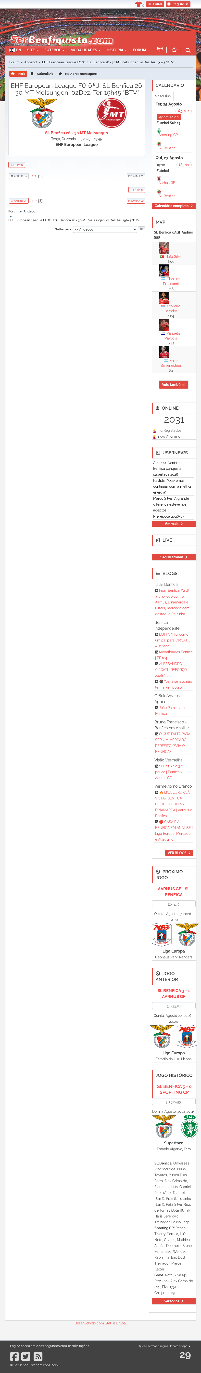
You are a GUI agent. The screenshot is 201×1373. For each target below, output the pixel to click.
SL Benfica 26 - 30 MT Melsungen (76, 133)
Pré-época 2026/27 (168, 516)
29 (185, 1354)
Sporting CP (168, 135)
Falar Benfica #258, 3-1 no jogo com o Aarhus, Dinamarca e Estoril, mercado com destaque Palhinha (172, 602)
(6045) (176, 1102)
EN (18, 50)
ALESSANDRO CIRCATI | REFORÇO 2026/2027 (171, 670)
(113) (176, 904)
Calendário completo (171, 206)
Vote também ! (173, 385)
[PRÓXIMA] (126, 176)
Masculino (163, 96)
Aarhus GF (167, 183)
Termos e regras (158, 1346)
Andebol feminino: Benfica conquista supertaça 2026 (167, 468)
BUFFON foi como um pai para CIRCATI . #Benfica (172, 640)
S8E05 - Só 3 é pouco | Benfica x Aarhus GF (169, 772)
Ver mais (171, 524)
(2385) (176, 1006)
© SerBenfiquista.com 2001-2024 (34, 1365)
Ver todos (171, 1301)
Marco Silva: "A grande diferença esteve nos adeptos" (171, 504)
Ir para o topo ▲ (180, 1346)
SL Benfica (167, 148)
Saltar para (63, 229)
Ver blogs (177, 853)
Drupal (121, 1323)
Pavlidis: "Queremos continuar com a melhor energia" (172, 486)
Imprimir (17, 165)
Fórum (139, 50)
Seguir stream (171, 557)
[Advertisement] (76, 270)
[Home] (61, 33)
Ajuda (142, 1346)
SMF (108, 1323)
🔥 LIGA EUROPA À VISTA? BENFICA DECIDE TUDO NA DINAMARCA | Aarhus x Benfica (173, 804)
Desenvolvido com (90, 1323)
